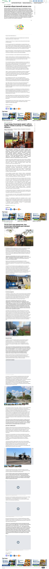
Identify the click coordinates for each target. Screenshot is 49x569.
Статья (3, 2)
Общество (5, 4)
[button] (32, 394)
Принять (43, 567)
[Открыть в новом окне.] (8, 109)
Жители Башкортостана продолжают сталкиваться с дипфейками (39, 2)
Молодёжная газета (12, 205)
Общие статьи (6, 122)
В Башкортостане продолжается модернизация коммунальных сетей (27, 2)
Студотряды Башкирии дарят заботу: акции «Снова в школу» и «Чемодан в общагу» (16, 2)
